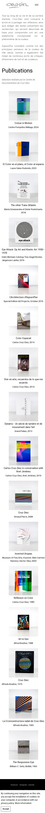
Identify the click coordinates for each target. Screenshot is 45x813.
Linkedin (31, 785)
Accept (6, 809)
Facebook (14, 785)
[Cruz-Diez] (17, 4)
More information (23, 803)
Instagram (23, 785)
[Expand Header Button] (36, 5)
